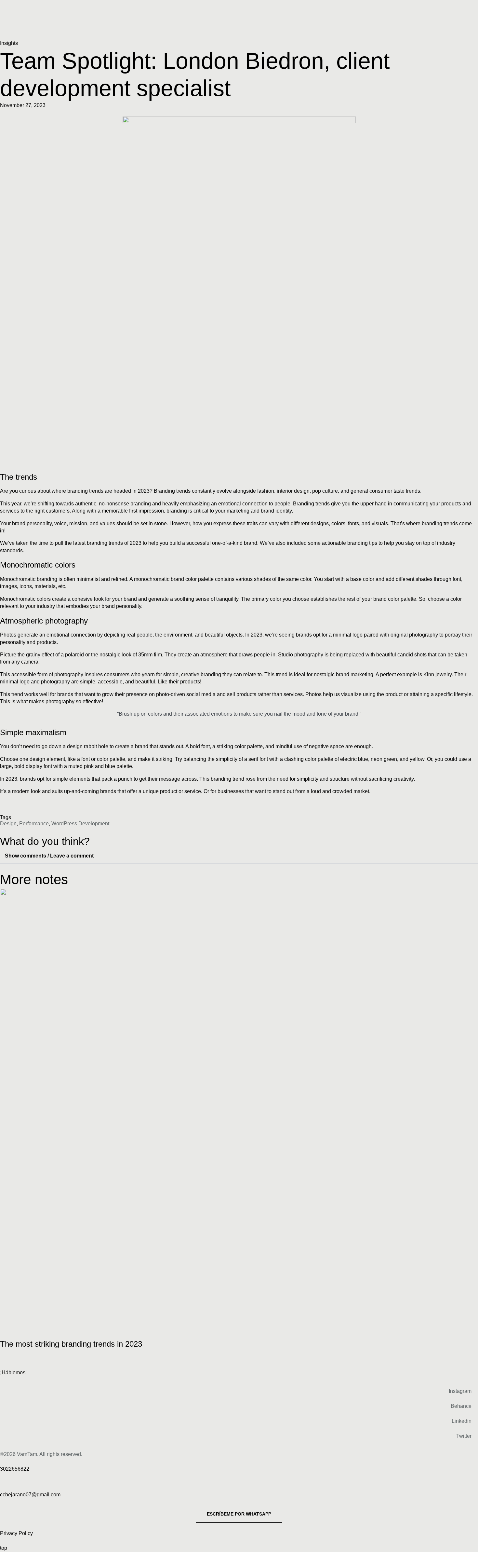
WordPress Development (80, 823)
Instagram (460, 1391)
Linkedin (461, 1421)
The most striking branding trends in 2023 (71, 1343)
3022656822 (14, 1469)
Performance (34, 823)
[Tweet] (239, 724)
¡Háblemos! (13, 1372)
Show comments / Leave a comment (49, 855)
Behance (461, 1406)
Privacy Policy (16, 1533)
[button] (239, 856)
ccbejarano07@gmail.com (30, 1494)
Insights (9, 43)
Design (8, 823)
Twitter (463, 1436)
